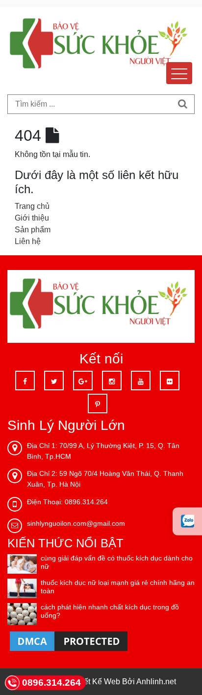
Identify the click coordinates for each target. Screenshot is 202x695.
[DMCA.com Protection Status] (68, 641)
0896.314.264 (51, 682)
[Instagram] (112, 380)
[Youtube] (141, 380)
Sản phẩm (32, 229)
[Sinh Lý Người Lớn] (101, 46)
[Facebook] (25, 380)
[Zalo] (187, 521)
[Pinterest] (97, 403)
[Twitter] (54, 380)
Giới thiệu (32, 218)
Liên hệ (28, 241)
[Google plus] (83, 380)
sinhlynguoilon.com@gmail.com (76, 523)
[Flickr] (169, 380)
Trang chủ (32, 206)
